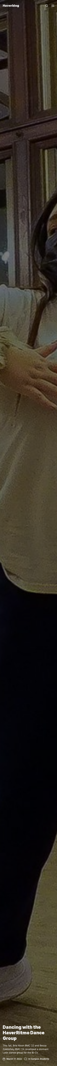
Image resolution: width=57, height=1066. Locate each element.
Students (44, 1059)
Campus (35, 1059)
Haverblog (11, 5)
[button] (47, 5)
